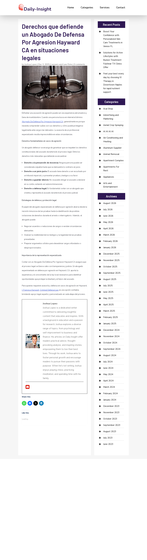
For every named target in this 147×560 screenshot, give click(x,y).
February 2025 (110, 317)
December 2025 (111, 253)
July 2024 (108, 361)
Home (70, 7)
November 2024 (111, 336)
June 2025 (108, 291)
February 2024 (110, 393)
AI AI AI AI (108, 131)
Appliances (108, 176)
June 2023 (108, 444)
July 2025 (108, 285)
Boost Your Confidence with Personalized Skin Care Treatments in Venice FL (112, 39)
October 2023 (110, 418)
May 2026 (108, 222)
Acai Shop (108, 108)
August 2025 (109, 279)
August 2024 (109, 355)
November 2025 (111, 260)
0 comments (79, 64)
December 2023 (111, 406)
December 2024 (111, 330)
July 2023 (108, 437)
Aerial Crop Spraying (113, 125)
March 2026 (109, 234)
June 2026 (108, 215)
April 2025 (108, 304)
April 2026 (108, 228)
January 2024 (109, 399)
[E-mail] (27, 387)
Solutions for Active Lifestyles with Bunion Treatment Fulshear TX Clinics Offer (113, 60)
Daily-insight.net (43, 514)
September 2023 (111, 425)
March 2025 (109, 310)
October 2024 (110, 342)
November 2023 (111, 412)
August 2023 (109, 431)
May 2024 (108, 374)
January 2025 (109, 323)
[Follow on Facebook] (19, 492)
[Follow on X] (25, 492)
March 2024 (109, 387)
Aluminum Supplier (112, 147)
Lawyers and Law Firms (61, 64)
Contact (120, 7)
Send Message (119, 534)
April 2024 (108, 380)
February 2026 (110, 241)
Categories (87, 7)
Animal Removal (111, 154)
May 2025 (108, 298)
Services (104, 7)
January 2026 (109, 247)
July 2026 (108, 209)
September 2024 (111, 349)
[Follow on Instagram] (30, 492)
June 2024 (108, 368)
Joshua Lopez (31, 64)
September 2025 (111, 273)
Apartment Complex (113, 160)
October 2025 (110, 266)
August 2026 (109, 203)
